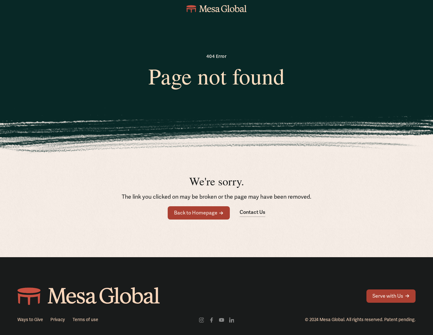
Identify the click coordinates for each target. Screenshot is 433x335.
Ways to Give (30, 319)
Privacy (57, 319)
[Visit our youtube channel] (222, 320)
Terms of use (85, 319)
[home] (216, 9)
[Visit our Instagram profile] (202, 320)
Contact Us (252, 212)
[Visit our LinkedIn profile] (232, 320)
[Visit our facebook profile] (211, 320)
